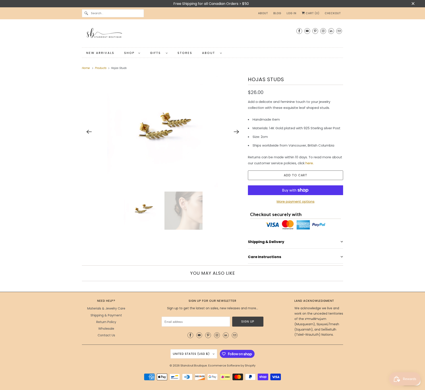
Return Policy (106, 322)
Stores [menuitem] (185, 53)
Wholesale (106, 328)
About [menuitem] (263, 13)
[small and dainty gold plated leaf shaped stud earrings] (162, 131)
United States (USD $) (192, 354)
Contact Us (106, 335)
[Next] (236, 132)
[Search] (86, 13)
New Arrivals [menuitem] (100, 53)
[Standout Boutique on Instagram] (323, 31)
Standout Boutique (193, 365)
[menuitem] (132, 53)
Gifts (157, 53)
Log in (291, 13)
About (210, 53)
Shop (130, 53)
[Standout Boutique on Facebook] (299, 31)
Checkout (333, 13)
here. (309, 163)
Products (101, 68)
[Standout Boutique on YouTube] (307, 31)
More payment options (296, 201)
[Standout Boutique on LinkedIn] (331, 31)
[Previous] (89, 132)
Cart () (312, 13)
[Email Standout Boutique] (339, 31)
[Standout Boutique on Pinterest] (315, 31)
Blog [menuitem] (277, 13)
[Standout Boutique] (212, 34)
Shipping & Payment (106, 315)
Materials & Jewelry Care (106, 308)
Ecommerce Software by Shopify (231, 365)
